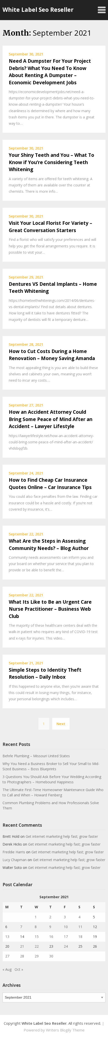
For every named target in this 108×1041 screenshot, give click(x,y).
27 (7, 956)
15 (37, 936)
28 (22, 956)
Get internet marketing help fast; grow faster (62, 836)
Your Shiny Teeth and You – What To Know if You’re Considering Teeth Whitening (51, 162)
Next (61, 723)
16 (51, 936)
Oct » (19, 969)
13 (7, 936)
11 (80, 926)
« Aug (7, 969)
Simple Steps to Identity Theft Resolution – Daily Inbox (45, 673)
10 (66, 926)
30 (51, 956)
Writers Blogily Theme (65, 1029)
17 (66, 936)
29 (37, 956)
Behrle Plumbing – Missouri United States (36, 755)
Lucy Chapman (15, 859)
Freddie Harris (14, 852)
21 (22, 946)
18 (80, 936)
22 (37, 946)
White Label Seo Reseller (38, 10)
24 (66, 946)
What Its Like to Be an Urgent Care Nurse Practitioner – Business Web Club (50, 609)
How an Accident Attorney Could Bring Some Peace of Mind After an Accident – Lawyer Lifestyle (50, 419)
